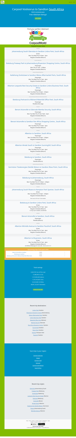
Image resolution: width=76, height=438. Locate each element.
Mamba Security (35, 322)
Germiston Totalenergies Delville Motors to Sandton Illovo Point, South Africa (38, 167)
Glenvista (32, 388)
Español (43, 422)
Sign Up (70, 2)
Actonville (36, 401)
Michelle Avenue (35, 411)
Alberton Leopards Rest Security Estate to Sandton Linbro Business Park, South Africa (38, 87)
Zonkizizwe (35, 393)
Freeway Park (35, 391)
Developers (45, 420)
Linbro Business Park (35, 317)
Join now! (38, 18)
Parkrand (35, 398)
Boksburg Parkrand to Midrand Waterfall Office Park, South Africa (38, 99)
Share (40, 420)
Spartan (34, 332)
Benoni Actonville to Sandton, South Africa (38, 216)
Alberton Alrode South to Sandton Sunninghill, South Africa (38, 145)
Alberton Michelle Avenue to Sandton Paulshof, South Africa (38, 226)
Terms (30, 420)
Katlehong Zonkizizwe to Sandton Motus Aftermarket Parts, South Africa (38, 75)
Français (36, 422)
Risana (32, 408)
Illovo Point (36, 330)
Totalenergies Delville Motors (35, 406)
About (33, 420)
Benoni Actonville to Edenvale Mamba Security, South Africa (38, 109)
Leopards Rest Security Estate (35, 396)
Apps (49, 420)
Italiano (39, 422)
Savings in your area (38, 289)
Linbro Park (36, 310)
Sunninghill (36, 327)
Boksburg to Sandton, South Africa (38, 157)
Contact (37, 420)
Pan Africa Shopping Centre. (35, 325)
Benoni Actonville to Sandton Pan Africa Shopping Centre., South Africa (38, 121)
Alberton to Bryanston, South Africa (38, 238)
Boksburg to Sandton (19, 254)
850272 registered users (38, 12)
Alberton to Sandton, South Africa (38, 133)
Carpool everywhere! (38, 365)
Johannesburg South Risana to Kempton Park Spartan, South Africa (38, 189)
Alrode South (35, 403)
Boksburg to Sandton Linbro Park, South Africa (38, 203)
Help (27, 420)
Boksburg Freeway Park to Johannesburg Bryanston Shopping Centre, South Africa (38, 63)
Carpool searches (38, 355)
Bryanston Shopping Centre (34, 312)
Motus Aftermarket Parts (35, 315)
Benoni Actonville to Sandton (19, 252)
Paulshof (35, 335)
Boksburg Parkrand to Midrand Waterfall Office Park (19, 256)
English (32, 422)
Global (38, 358)
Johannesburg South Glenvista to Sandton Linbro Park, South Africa (38, 51)
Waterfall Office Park (35, 320)
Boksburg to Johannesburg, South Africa (38, 178)
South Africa (56, 9)
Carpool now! (38, 360)
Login (74, 2)
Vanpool (38, 363)
